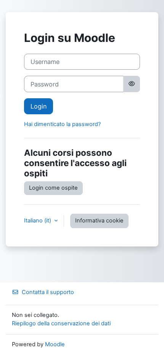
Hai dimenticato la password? (62, 124)
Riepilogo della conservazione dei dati (61, 323)
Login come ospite (53, 187)
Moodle (55, 344)
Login (39, 106)
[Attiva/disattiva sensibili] (131, 84)
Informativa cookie (99, 220)
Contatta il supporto (48, 292)
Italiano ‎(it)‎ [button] (38, 220)
